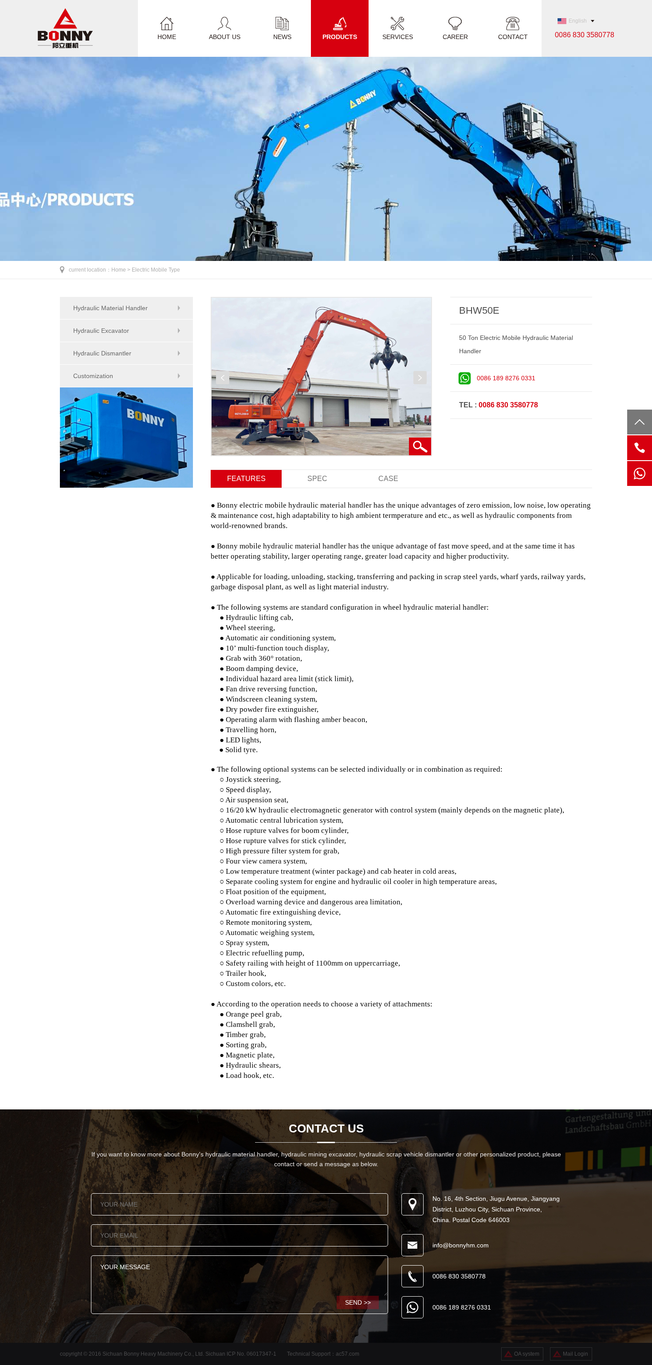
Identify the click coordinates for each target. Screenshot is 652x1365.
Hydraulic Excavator (101, 330)
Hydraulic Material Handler (110, 308)
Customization (93, 375)
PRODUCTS (339, 36)
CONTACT (513, 36)
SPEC (317, 478)
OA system (526, 1354)
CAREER (455, 36)
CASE (388, 478)
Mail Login (575, 1354)
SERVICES (397, 36)
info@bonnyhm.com (460, 1245)
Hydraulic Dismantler (102, 353)
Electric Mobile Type (156, 270)
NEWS (282, 36)
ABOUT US (224, 36)
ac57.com (347, 1354)
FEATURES (246, 478)
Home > (121, 270)
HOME (166, 36)
